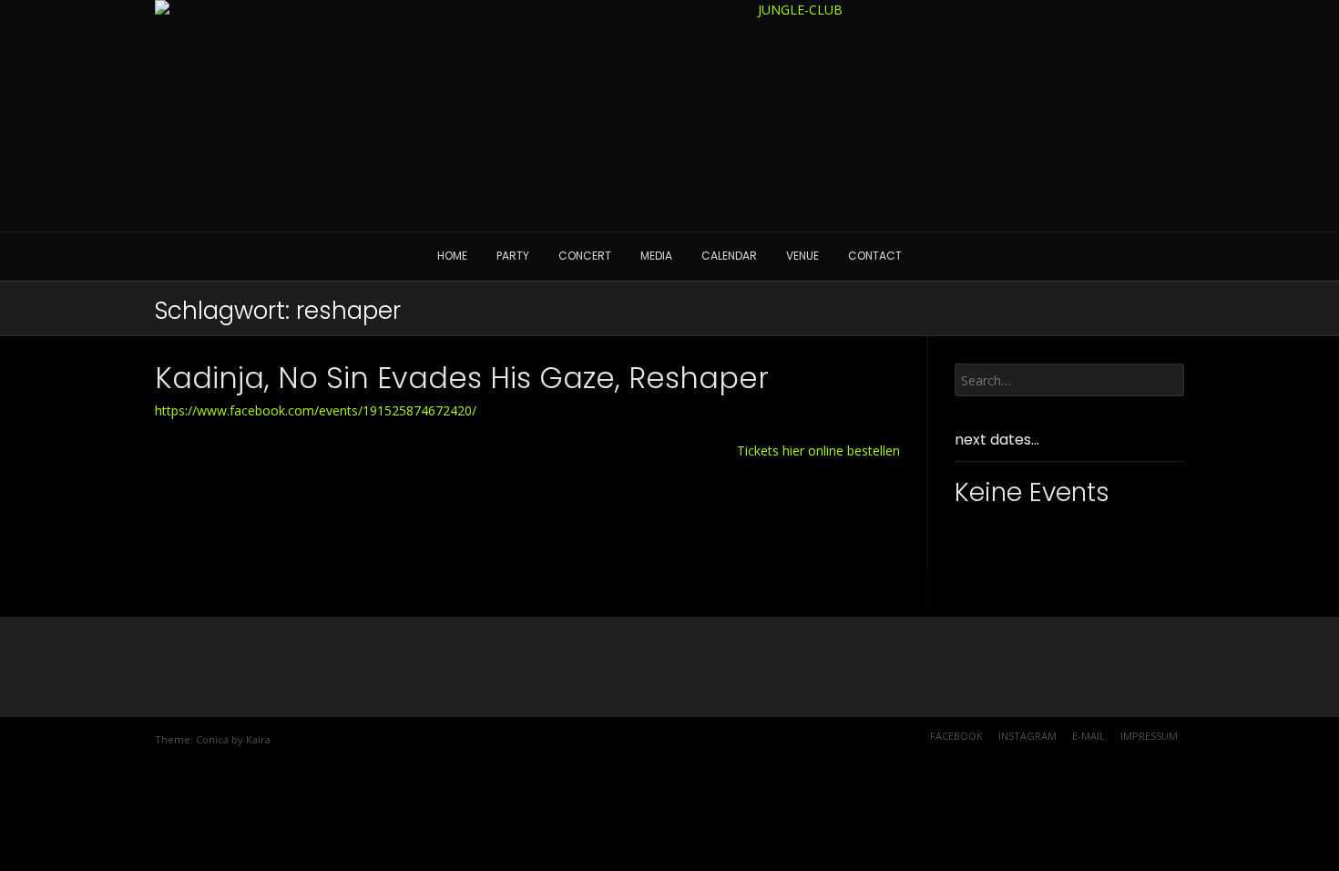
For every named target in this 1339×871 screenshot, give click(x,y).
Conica (212, 739)
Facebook (956, 736)
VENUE (802, 255)
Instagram (1027, 736)
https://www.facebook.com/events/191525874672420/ (315, 410)
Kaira (258, 739)
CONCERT (584, 255)
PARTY (512, 255)
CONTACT (875, 255)
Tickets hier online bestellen (818, 450)
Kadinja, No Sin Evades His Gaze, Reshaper (462, 377)
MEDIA (656, 255)
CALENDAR (729, 255)
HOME (452, 255)
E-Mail (1088, 736)
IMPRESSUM (1149, 736)
